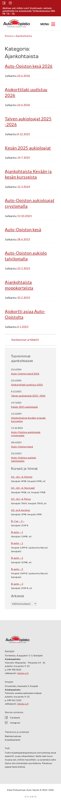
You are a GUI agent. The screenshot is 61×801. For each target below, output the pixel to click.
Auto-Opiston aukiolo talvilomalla (23, 459)
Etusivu (9, 35)
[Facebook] (4, 3)
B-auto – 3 (17, 583)
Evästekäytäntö (12, 739)
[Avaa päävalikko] (48, 23)
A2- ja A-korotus (20, 510)
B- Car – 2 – (17, 521)
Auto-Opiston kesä (23, 229)
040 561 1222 (14, 700)
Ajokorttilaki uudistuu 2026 (27, 384)
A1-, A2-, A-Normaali (23, 487)
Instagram (15, 722)
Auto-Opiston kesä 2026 (29, 66)
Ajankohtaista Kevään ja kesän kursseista (28, 419)
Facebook (15, 717)
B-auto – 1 (17, 532)
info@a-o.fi (22, 673)
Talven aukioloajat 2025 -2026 (28, 395)
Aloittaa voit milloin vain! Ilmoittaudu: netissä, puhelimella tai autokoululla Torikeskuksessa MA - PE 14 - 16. (29, 11)
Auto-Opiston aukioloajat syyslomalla (26, 434)
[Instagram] (10, 3)
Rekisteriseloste (13, 736)
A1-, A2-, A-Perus (21, 498)
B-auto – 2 (17, 557)
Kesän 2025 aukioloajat (28, 147)
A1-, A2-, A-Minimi (21, 476)
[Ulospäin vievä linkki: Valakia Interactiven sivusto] (30, 796)
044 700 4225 (14, 669)
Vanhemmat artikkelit (25, 339)
